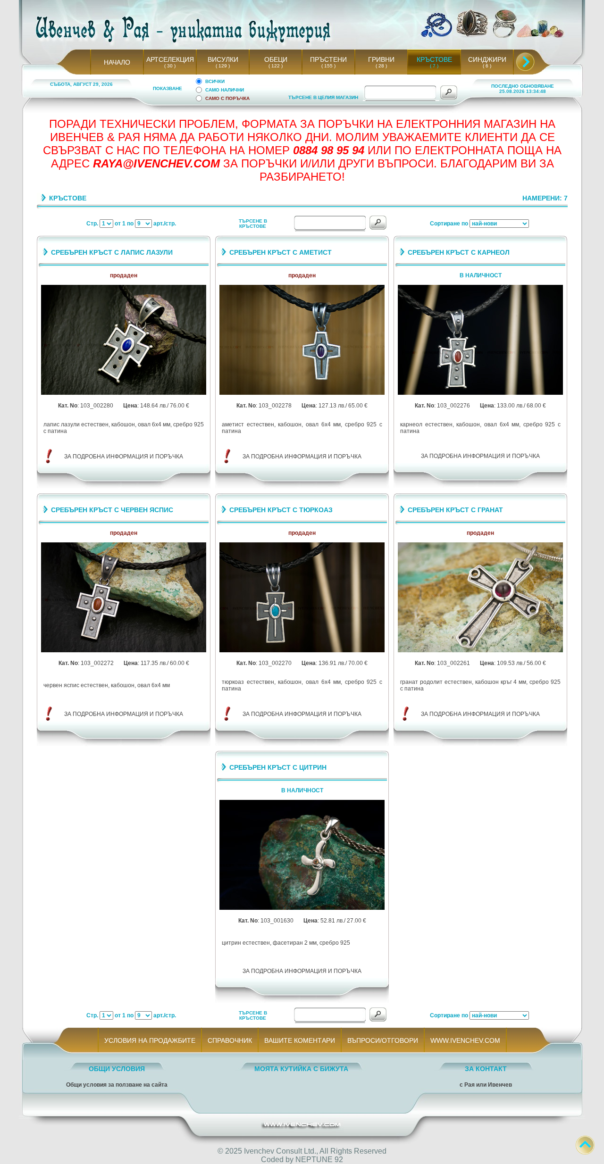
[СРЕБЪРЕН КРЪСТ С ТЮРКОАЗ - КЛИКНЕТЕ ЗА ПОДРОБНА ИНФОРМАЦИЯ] (302, 650)
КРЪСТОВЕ (434, 59)
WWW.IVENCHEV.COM (465, 1040)
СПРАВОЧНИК (230, 1040)
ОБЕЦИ (275, 59)
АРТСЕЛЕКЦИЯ (170, 59)
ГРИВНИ (381, 59)
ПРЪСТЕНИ (328, 59)
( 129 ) (222, 65)
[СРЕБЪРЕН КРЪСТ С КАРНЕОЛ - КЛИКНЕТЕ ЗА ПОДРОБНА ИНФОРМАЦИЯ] (480, 393)
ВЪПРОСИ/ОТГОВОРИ (383, 1040)
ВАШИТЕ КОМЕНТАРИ (300, 1040)
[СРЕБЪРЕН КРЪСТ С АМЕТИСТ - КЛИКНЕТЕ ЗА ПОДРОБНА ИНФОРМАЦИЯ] (302, 393)
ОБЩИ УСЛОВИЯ (117, 1069)
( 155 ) (328, 65)
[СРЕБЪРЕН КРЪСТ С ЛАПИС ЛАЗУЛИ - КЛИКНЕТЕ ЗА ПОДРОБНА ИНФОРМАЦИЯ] (123, 393)
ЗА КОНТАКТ (486, 1069)
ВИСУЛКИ (223, 59)
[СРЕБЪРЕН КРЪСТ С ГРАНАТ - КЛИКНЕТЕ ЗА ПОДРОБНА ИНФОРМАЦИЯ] (480, 650)
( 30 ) (170, 65)
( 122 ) (275, 65)
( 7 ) (434, 65)
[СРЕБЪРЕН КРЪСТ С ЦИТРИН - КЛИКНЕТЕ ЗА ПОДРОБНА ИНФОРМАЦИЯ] (302, 908)
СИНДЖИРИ (487, 59)
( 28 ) (381, 65)
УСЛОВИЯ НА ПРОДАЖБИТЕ (150, 1040)
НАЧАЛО (117, 62)
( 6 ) (486, 65)
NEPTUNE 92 (319, 1160)
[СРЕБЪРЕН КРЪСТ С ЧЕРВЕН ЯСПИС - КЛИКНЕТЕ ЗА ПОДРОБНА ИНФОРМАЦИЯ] (123, 650)
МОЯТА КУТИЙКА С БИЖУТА (301, 1069)
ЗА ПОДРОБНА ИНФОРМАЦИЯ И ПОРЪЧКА (123, 456)
